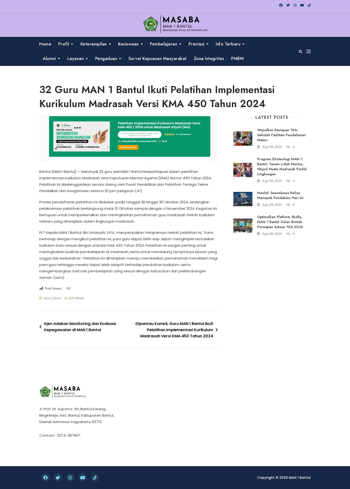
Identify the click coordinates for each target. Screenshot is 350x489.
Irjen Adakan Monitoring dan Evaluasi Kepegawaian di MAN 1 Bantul (80, 327)
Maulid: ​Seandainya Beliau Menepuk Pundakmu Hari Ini (280, 195)
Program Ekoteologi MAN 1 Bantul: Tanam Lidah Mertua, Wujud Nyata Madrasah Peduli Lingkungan (282, 166)
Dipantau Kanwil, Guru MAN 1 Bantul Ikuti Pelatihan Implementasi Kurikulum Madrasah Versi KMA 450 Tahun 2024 (174, 330)
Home (45, 44)
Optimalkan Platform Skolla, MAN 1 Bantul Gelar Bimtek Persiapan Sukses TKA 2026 (280, 222)
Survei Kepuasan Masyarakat (158, 58)
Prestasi (197, 44)
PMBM (237, 58)
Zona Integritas (209, 58)
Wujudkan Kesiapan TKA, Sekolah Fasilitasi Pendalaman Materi (281, 135)
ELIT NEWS (76, 298)
